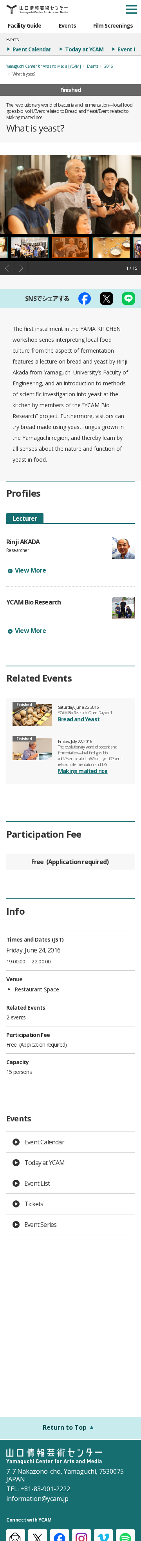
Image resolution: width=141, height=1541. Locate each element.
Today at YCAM (84, 49)
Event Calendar (32, 49)
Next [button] (21, 268)
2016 (108, 66)
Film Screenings (113, 25)
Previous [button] (7, 268)
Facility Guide (24, 25)
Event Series (40, 1224)
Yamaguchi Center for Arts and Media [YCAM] (43, 66)
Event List (37, 1183)
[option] (70, 194)
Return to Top (65, 1427)
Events (67, 25)
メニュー (131, 9)
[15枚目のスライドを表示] (30, 247)
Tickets (33, 1204)
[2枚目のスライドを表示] (111, 247)
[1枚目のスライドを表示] (70, 247)
